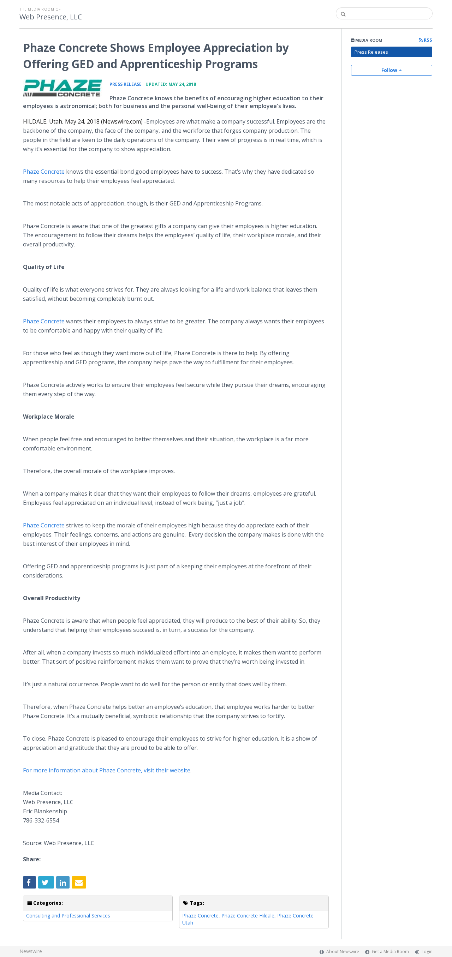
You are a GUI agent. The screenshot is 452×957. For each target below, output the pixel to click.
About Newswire (342, 952)
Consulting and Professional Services (68, 915)
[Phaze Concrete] (62, 88)
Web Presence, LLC (50, 17)
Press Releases (371, 52)
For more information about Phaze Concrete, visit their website (106, 770)
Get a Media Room (390, 952)
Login (427, 952)
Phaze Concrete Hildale (247, 915)
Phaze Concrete (44, 171)
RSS (427, 40)
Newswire (30, 951)
